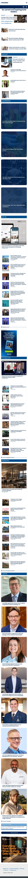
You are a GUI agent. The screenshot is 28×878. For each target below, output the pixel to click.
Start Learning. (14, 868)
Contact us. (13, 870)
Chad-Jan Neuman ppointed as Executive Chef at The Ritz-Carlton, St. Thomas (12, 786)
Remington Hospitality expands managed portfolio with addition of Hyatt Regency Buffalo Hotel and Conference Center (18, 536)
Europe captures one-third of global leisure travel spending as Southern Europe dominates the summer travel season (18, 293)
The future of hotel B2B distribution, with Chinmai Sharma (18, 70)
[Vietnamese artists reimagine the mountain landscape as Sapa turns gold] (5, 276)
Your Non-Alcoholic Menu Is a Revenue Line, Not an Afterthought (13, 121)
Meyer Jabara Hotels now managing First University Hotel (18, 526)
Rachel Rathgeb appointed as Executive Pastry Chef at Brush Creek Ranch (12, 664)
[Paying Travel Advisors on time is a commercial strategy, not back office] (4, 48)
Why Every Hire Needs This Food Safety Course (12, 149)
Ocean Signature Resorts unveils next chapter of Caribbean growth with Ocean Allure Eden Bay (18, 518)
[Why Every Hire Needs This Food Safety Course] (14, 144)
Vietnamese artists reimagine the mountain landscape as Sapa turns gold (18, 274)
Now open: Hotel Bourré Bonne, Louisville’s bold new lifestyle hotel (19, 61)
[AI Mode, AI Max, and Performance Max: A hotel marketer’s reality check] (5, 416)
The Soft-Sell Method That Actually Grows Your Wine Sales (13, 177)
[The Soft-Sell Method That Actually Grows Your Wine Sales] (14, 172)
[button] (26, 2)
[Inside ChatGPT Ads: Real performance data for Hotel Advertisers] (5, 398)
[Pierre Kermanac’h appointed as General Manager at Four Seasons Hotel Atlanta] (14, 619)
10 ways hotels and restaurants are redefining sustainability (18, 431)
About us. (6, 868)
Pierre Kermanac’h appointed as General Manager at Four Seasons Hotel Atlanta (12, 634)
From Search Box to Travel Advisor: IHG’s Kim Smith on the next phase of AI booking (13, 246)
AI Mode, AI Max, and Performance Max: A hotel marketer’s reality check (18, 413)
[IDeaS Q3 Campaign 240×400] (9, 356)
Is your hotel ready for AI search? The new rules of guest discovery (18, 440)
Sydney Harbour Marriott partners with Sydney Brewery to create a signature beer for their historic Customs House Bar (18, 310)
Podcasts (15, 57)
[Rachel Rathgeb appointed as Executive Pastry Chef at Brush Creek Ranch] (14, 650)
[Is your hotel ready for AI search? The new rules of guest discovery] (5, 442)
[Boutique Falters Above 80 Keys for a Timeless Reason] (20, 19)
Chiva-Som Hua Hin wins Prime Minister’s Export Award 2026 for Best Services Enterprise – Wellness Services (18, 284)
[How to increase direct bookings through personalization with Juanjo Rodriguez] (5, 94)
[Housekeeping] (14, 862)
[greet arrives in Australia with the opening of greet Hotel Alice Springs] (5, 511)
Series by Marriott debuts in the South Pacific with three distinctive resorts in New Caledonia (18, 553)
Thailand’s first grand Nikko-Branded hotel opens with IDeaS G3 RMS (18, 387)
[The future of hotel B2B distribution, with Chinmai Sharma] (5, 73)
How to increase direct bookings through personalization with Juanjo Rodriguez (17, 92)
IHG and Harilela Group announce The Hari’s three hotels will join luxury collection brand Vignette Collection (18, 545)
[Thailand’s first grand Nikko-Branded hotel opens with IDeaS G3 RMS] (5, 389)
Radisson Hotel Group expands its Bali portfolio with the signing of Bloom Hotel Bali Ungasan (18, 562)
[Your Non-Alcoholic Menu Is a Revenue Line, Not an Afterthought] (14, 116)
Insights (3, 15)
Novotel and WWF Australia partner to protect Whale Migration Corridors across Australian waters (17, 302)
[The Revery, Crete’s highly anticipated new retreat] (5, 502)
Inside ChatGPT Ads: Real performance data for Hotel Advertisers (17, 396)
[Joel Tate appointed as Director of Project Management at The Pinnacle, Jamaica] (14, 741)
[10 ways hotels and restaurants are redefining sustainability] (5, 433)
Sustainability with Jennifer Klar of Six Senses (18, 81)
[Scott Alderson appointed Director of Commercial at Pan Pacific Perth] (14, 710)
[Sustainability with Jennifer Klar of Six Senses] (5, 83)
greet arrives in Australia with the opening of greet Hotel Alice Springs (18, 509)
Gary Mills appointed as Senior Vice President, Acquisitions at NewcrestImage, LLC (13, 604)
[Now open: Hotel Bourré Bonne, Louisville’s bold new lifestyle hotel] (6, 62)
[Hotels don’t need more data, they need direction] (4, 30)
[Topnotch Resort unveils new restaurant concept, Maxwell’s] (14, 475)
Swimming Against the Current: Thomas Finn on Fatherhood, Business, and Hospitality (18, 405)
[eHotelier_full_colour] (4, 2)
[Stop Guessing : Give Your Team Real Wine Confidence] (14, 200)
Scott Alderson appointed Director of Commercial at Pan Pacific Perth (11, 725)
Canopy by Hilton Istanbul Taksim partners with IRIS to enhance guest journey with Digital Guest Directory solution (18, 423)
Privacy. (22, 868)
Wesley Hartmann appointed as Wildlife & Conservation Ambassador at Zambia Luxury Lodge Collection (13, 817)
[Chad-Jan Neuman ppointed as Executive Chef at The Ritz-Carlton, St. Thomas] (14, 771)
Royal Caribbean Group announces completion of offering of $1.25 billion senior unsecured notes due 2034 (18, 257)
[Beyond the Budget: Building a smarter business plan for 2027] (4, 39)
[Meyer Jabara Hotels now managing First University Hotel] (5, 529)
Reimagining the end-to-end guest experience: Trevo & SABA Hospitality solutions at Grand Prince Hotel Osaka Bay (18, 450)
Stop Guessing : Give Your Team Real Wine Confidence (13, 205)
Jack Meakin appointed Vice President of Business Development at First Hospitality (12, 695)
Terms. (6, 870)
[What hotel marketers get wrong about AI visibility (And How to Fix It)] (14, 368)
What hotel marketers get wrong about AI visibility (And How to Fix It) (12, 376)
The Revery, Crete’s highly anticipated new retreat (16, 500)
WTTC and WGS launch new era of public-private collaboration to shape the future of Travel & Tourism (18, 266)
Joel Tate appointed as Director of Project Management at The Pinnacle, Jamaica (13, 755)
